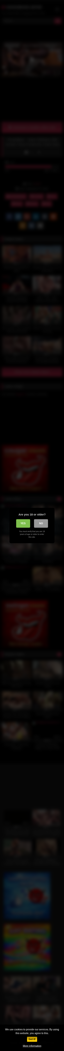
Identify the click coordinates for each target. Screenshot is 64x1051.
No (41, 523)
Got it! (32, 1039)
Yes (23, 523)
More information (32, 1046)
